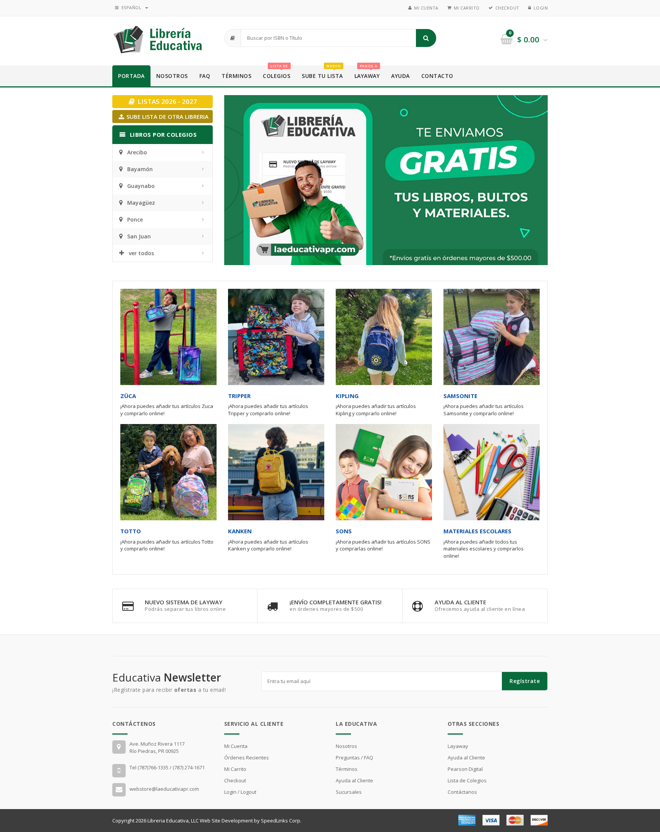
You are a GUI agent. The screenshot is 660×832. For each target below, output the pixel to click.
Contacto (437, 75)
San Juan (139, 236)
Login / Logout (240, 791)
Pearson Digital (465, 769)
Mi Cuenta (426, 8)
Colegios (276, 72)
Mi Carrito (467, 8)
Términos (236, 75)
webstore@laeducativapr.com (164, 788)
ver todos (141, 253)
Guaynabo (141, 185)
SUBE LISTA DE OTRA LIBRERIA (167, 116)
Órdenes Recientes (246, 757)
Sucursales (349, 791)
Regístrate (525, 681)
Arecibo (137, 152)
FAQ (204, 75)
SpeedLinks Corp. (281, 820)
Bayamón (140, 169)
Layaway (367, 72)
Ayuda (400, 75)
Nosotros (172, 75)
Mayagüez (141, 202)
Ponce (135, 219)
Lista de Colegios (467, 780)
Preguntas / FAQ (354, 757)
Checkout (507, 8)
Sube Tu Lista (322, 72)
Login (541, 8)
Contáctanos (462, 791)
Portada (131, 75)
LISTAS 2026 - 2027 (166, 101)
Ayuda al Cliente (354, 780)
